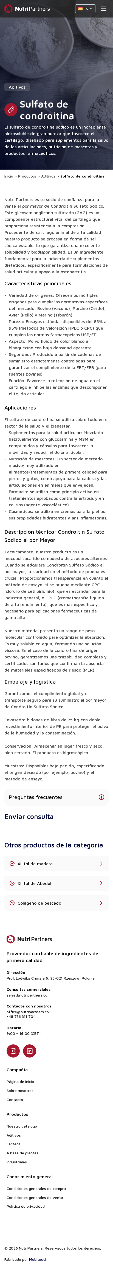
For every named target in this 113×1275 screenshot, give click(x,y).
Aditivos (48, 176)
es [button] (86, 8)
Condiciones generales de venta (35, 1197)
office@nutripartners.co (28, 1012)
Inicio (8, 176)
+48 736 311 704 (21, 1016)
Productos (27, 176)
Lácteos (14, 1144)
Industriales (17, 1162)
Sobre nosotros (20, 1090)
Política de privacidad (26, 1206)
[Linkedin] (29, 1051)
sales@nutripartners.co (27, 995)
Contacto (15, 1099)
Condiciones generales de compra (36, 1188)
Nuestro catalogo (22, 1126)
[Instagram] (13, 1051)
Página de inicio (20, 1081)
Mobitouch (38, 1259)
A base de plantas (22, 1153)
